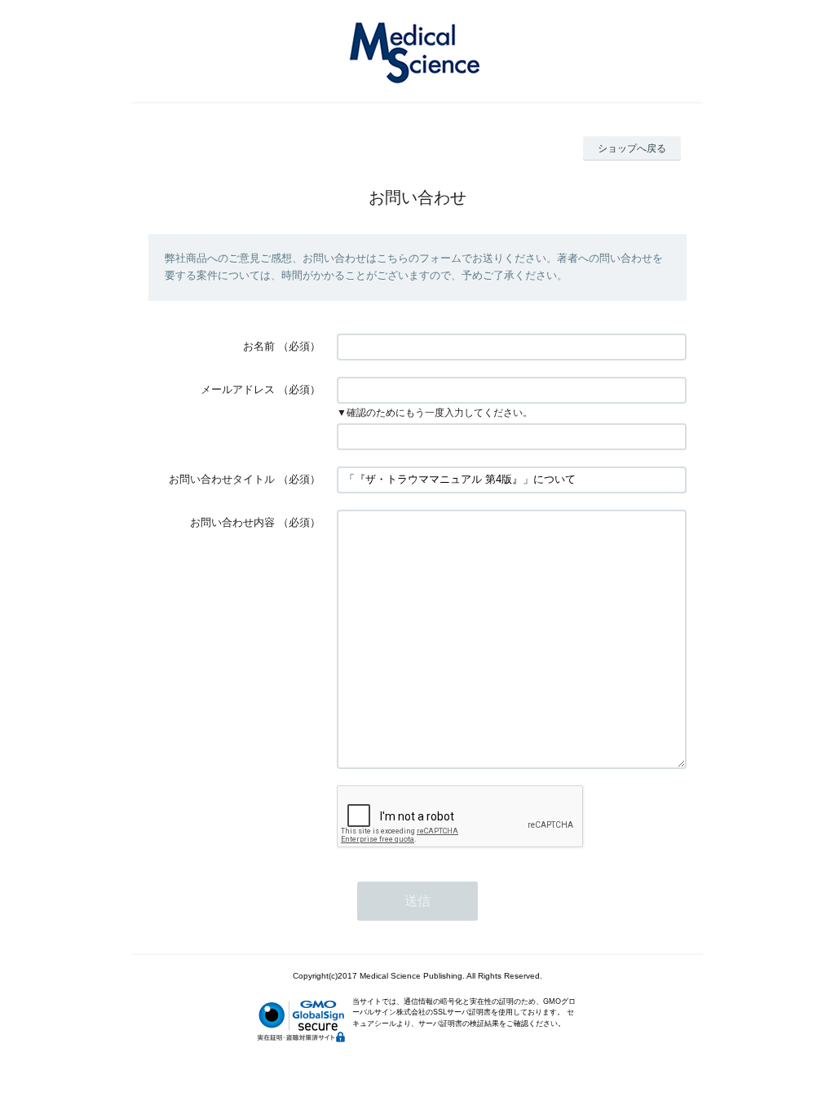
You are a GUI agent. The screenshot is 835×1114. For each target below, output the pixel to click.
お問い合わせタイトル (222, 479)
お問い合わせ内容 (232, 522)
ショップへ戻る (632, 148)
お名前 (259, 346)
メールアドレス (238, 389)
